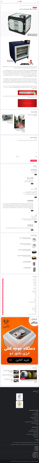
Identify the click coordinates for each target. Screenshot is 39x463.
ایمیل (36, 156)
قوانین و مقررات (36, 420)
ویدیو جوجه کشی (36, 412)
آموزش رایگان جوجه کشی (35, 423)
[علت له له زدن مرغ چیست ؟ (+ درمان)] (16, 380)
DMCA (37, 424)
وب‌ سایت (17, 156)
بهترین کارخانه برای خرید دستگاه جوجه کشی (32, 434)
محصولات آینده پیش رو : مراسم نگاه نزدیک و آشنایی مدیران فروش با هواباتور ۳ (20, 130)
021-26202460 (36, 449)
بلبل (35, 312)
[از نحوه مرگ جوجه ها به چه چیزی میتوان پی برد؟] (16, 372)
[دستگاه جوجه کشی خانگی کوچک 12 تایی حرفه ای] (34, 257)
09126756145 (34, 455)
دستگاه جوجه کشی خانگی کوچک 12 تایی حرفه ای (24, 255)
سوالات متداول (36, 415)
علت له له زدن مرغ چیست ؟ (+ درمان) (8, 380)
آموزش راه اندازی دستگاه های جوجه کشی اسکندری (31, 421)
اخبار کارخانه (32, 5)
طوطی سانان (34, 282)
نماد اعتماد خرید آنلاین (35, 418)
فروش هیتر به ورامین (10, 122)
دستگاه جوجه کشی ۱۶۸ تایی (27, 261)
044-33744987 (36, 450)
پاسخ (35, 174)
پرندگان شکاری (34, 309)
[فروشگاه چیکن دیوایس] (19, 1)
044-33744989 (36, 447)
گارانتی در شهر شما (35, 432)
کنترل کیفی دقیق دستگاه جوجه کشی (33, 431)
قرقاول (35, 306)
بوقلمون (35, 283)
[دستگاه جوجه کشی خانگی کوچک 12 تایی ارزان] (34, 251)
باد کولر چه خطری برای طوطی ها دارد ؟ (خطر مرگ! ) (29, 381)
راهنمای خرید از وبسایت (35, 414)
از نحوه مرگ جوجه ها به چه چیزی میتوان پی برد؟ (8, 371)
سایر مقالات (34, 285)
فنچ (35, 305)
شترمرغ (35, 300)
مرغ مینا (35, 298)
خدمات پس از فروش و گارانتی (34, 417)
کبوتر (35, 286)
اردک (35, 294)
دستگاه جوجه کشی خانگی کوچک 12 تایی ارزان (24, 249)
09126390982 (34, 456)
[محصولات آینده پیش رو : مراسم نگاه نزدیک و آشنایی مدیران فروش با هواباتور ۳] (19, 121)
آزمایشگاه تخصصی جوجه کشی (34, 429)
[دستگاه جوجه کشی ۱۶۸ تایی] (34, 263)
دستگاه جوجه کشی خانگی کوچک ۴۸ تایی (25, 237)
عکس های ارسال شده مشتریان (32, 314)
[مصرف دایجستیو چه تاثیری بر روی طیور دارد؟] (16, 376)
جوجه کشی (34, 280)
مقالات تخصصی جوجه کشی (32, 301)
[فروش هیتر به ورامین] (7, 117)
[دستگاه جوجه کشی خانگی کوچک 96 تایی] (34, 246)
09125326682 (34, 454)
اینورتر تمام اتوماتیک (35, 435)
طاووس (35, 311)
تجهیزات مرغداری (34, 308)
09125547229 (35, 457)
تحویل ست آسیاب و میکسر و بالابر (32, 114)
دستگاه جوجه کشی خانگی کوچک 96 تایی (25, 243)
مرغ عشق (35, 292)
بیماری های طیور (34, 291)
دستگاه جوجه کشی (8, 86)
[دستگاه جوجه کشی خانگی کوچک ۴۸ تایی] (34, 240)
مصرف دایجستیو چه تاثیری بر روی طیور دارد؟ (7, 375)
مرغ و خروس (34, 279)
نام (36, 152)
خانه (35, 5)
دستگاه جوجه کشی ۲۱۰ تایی (27, 267)
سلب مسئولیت (36, 437)
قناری (35, 295)
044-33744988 (36, 448)
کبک (35, 303)
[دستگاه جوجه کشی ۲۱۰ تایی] (34, 269)
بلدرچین (35, 289)
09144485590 (34, 453)
